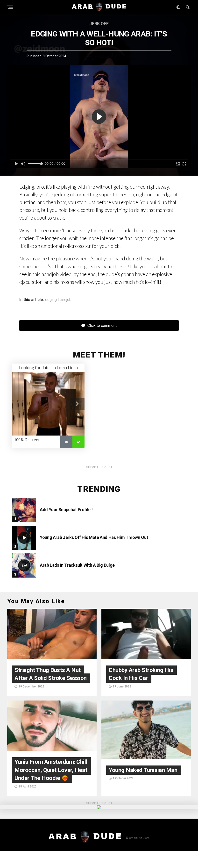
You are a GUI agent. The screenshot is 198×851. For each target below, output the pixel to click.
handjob (64, 300)
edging (51, 300)
